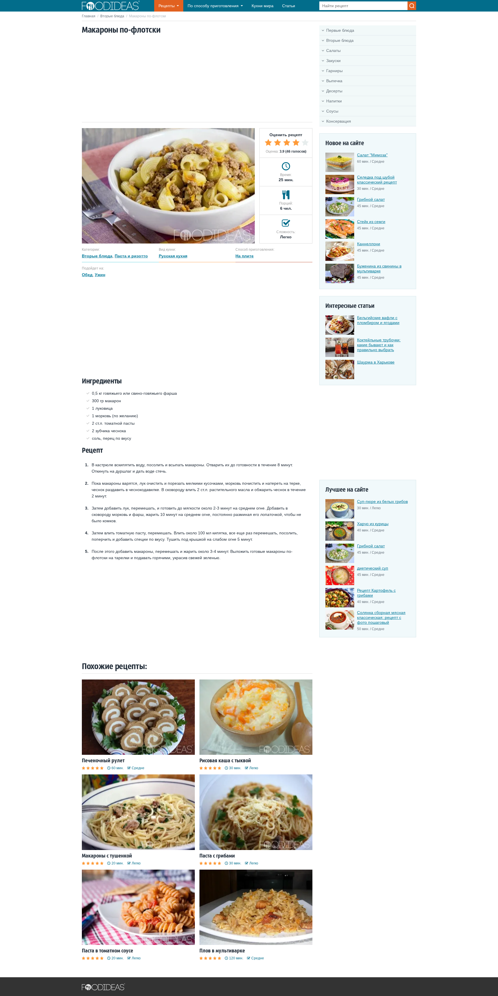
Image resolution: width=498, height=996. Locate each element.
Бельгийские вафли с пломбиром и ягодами (378, 320)
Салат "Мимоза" (372, 155)
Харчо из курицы (372, 523)
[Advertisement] (197, 78)
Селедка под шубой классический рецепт (377, 179)
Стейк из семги (371, 221)
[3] (286, 142)
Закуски (333, 60)
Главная (88, 16)
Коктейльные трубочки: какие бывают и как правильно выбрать (379, 345)
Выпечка (334, 80)
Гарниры (334, 70)
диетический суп (372, 568)
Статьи (288, 5)
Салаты (333, 50)
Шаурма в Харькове (376, 362)
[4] (296, 142)
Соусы (332, 111)
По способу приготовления (213, 5)
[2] (277, 142)
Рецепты (167, 5)
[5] (305, 142)
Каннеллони (368, 243)
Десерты (334, 91)
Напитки (334, 101)
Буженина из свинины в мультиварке (379, 268)
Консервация (338, 121)
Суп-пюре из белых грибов (382, 501)
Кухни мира (262, 5)
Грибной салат (371, 199)
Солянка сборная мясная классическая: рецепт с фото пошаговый (381, 617)
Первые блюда (340, 30)
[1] (268, 142)
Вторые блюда (112, 16)
